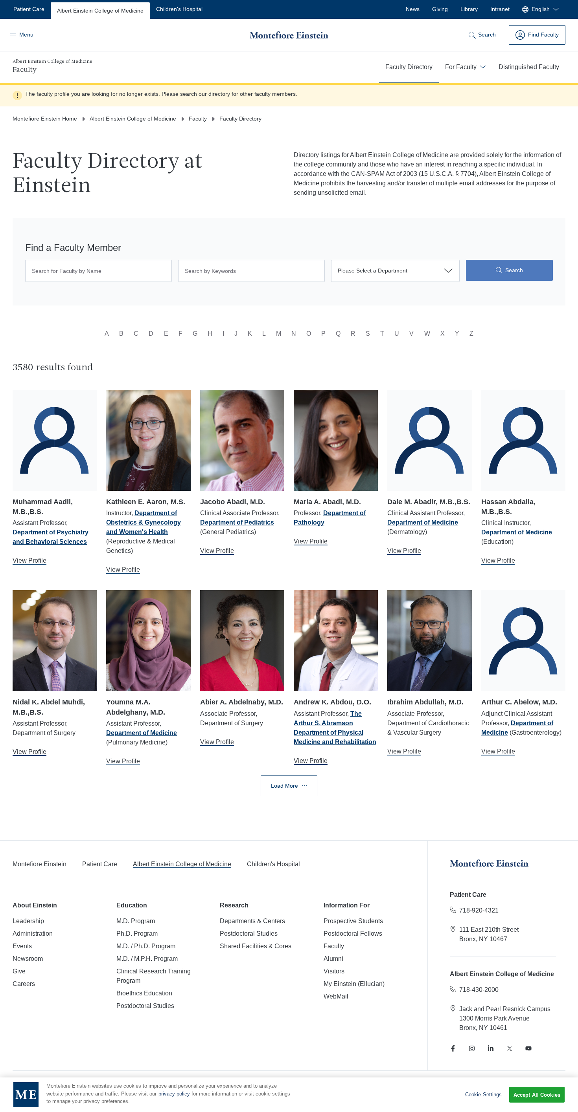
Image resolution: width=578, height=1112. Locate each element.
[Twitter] (509, 1048)
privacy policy (174, 1094)
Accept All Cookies (537, 1095)
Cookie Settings (483, 1094)
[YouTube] (528, 1048)
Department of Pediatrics (237, 522)
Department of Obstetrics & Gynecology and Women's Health (143, 522)
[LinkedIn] (491, 1048)
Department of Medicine (422, 522)
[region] (289, 1094)
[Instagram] (472, 1048)
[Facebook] (453, 1048)
